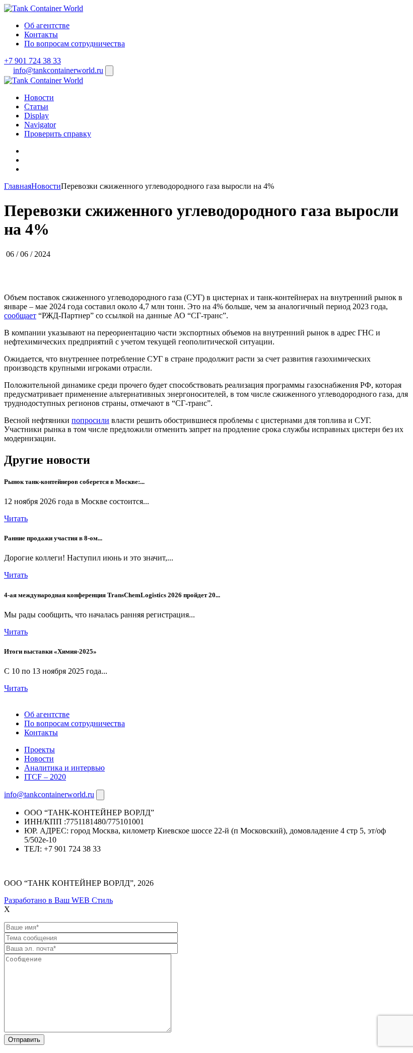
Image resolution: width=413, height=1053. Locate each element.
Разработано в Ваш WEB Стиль (58, 900)
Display (36, 115)
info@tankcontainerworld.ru (58, 70)
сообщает (20, 315)
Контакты (41, 34)
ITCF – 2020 (45, 777)
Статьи (36, 106)
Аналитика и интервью (64, 767)
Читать (16, 518)
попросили (90, 420)
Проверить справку (57, 133)
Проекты (39, 749)
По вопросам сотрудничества (74, 43)
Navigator (40, 124)
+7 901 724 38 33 (32, 60)
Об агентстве (47, 25)
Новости (39, 97)
